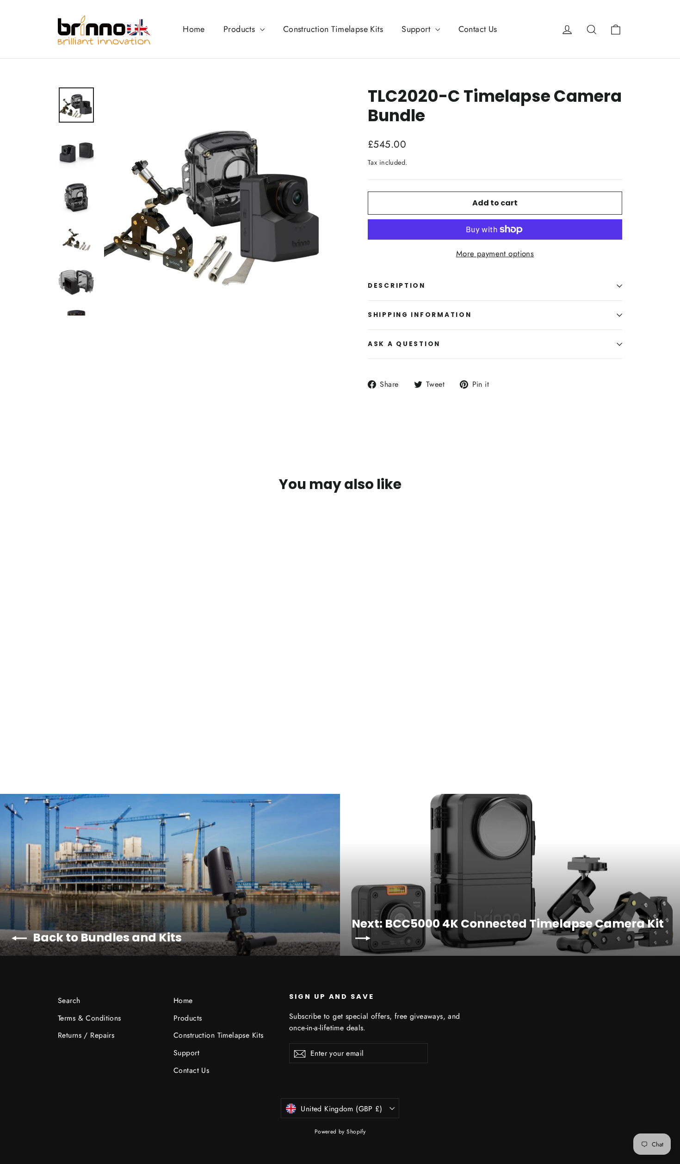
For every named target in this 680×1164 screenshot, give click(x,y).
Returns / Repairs (86, 1035)
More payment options (495, 253)
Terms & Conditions (89, 1018)
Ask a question (404, 344)
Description (397, 285)
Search (69, 1000)
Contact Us (477, 29)
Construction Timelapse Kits (333, 29)
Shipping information (419, 314)
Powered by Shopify (340, 1131)
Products (240, 29)
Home (194, 29)
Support (417, 29)
